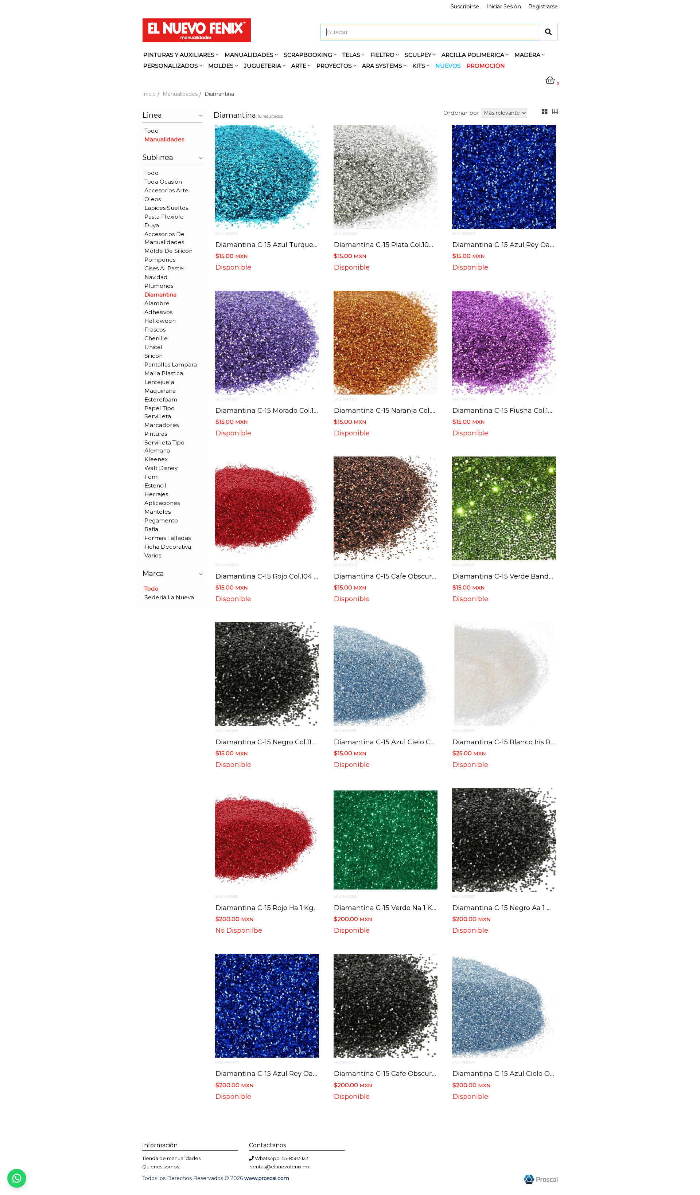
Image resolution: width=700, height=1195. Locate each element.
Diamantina (160, 294)
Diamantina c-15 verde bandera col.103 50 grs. (530, 576)
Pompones (159, 259)
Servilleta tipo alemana (164, 446)
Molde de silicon (168, 250)
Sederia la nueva (169, 597)
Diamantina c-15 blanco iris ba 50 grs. (515, 742)
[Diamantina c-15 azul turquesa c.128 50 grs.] (267, 176)
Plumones (158, 285)
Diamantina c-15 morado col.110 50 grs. (280, 410)
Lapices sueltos (166, 207)
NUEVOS (448, 65)
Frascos (155, 329)
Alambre (157, 303)
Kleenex (156, 459)
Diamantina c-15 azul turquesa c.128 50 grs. (289, 244)
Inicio (149, 94)
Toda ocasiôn (163, 181)
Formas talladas (167, 537)
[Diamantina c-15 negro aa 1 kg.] (504, 839)
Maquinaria (160, 390)
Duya (151, 225)
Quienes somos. (161, 1166)
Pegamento (161, 520)
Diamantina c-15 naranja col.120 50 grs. (400, 410)
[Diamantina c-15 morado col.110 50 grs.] (267, 342)
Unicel (153, 347)
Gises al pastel (164, 268)
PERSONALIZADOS (171, 65)
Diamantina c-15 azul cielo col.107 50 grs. (403, 742)
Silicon (153, 355)
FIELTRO (383, 54)
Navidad (156, 277)
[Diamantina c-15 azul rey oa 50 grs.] (504, 176)
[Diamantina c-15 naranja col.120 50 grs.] (386, 342)
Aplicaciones (162, 502)
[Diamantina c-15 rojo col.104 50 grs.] (267, 508)
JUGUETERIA (263, 65)
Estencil (155, 485)
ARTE (299, 65)
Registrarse (543, 6)
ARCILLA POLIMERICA (474, 54)
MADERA (528, 54)
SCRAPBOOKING (309, 54)
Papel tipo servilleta (159, 412)
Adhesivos (158, 312)
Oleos (152, 199)
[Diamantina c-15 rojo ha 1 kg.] (267, 839)
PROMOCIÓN (486, 65)
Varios (152, 555)
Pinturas (155, 433)
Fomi (151, 476)
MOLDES (221, 65)
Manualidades (180, 94)
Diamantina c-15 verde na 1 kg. (386, 908)
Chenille (156, 338)
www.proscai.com (266, 1178)
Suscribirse (465, 6)
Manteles (157, 511)
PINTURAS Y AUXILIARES (179, 54)
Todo (151, 130)
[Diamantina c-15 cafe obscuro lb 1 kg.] (386, 1005)
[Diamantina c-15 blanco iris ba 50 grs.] (504, 673)
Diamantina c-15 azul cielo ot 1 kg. (510, 1073)
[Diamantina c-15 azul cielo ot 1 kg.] (504, 1005)
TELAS (352, 54)
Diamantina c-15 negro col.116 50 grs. (277, 742)
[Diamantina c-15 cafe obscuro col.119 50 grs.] (386, 508)
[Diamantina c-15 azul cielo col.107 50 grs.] (386, 673)
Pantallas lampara (170, 364)
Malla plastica (163, 373)
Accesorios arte (166, 190)
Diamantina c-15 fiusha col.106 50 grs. (516, 410)
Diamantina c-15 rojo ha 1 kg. (265, 908)
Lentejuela (159, 382)
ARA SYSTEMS (383, 65)
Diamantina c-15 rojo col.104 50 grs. (276, 576)
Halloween (160, 320)
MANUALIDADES (250, 54)
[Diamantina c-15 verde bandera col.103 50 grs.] (504, 508)
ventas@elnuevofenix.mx (280, 1166)
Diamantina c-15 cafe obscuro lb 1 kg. (398, 1073)
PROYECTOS (334, 65)
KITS (419, 65)
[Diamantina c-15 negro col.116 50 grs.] (267, 673)
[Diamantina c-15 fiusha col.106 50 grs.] (504, 342)
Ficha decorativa (167, 546)
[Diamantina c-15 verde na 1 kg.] (386, 839)
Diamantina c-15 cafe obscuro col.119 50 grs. (408, 576)
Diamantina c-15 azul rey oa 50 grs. (513, 244)
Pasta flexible (164, 216)
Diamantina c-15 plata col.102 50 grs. (395, 244)
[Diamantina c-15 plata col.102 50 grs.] (386, 176)
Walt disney (161, 468)
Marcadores (161, 425)
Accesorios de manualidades (164, 238)
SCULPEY (419, 54)
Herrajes (156, 494)
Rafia (151, 529)
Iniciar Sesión (503, 6)
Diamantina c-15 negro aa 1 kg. (504, 908)
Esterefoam (160, 399)
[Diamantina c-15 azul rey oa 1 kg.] (267, 1005)
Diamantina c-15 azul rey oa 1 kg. (272, 1073)
